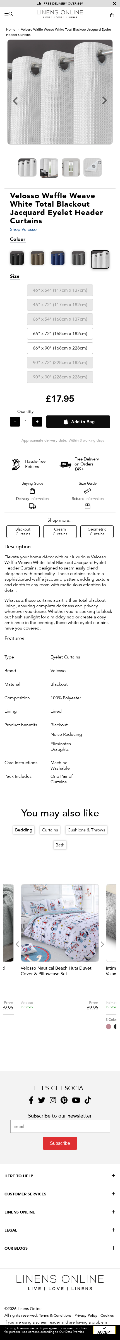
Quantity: (26, 411)
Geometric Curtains (97, 531)
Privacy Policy (86, 1315)
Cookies (107, 1315)
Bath (60, 845)
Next (102, 944)
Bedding (23, 830)
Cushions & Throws (86, 830)
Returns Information (88, 499)
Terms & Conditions (55, 1315)
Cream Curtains (60, 531)
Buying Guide (32, 483)
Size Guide (88, 483)
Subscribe (60, 1143)
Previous (17, 944)
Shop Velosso (23, 229)
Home (10, 29)
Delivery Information (32, 499)
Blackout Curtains (22, 531)
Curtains (50, 830)
